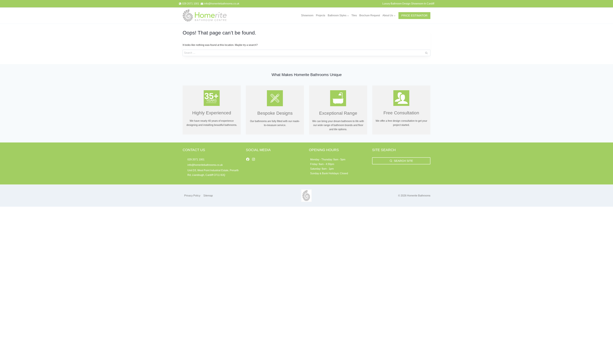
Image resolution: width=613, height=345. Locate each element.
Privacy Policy (192, 195)
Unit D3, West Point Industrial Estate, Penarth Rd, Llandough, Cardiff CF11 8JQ (213, 172)
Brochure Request (369, 15)
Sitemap (208, 195)
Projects (320, 15)
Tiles (354, 15)
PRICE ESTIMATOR (414, 15)
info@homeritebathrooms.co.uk (205, 165)
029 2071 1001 (195, 159)
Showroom (307, 15)
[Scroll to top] (605, 335)
